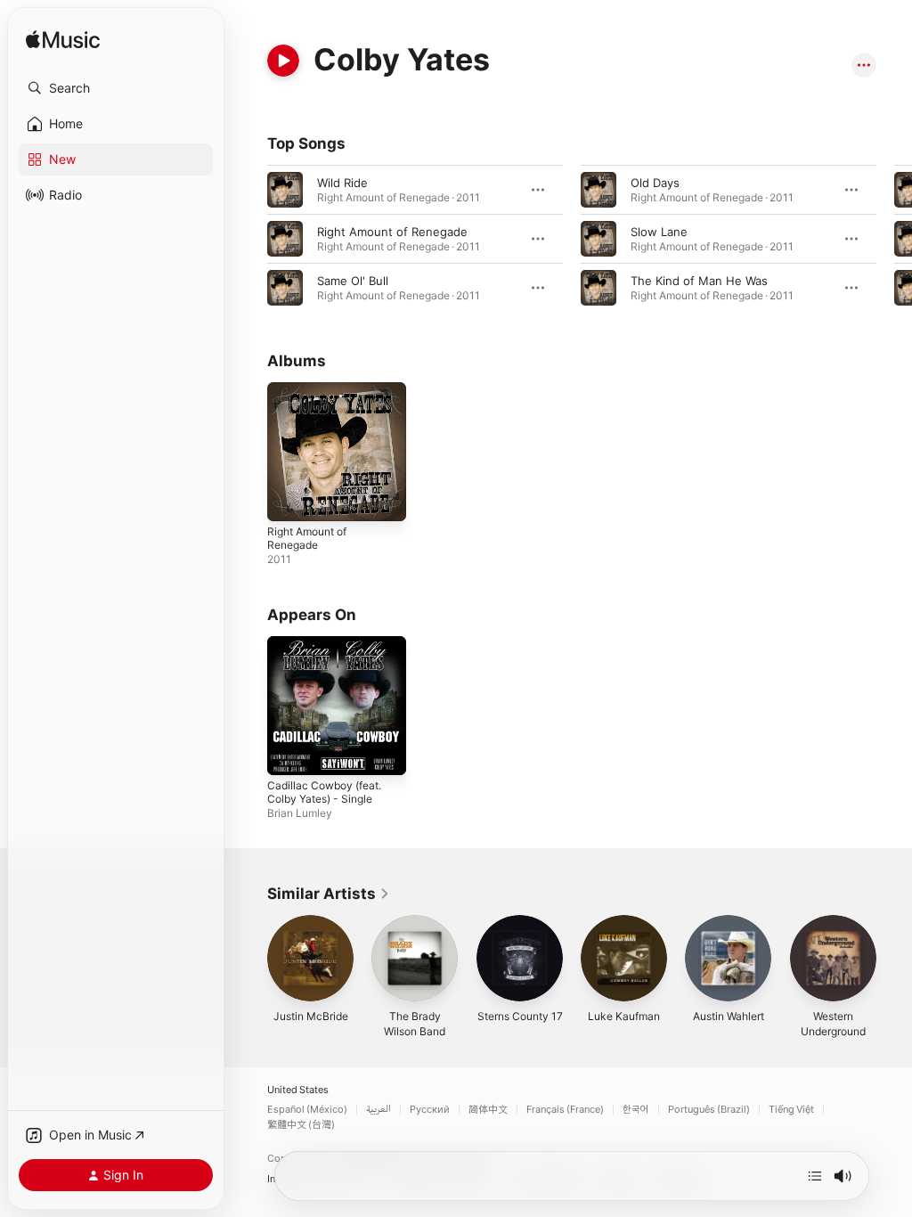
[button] (116, 88)
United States (298, 1090)
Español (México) (307, 1110)
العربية (378, 1110)
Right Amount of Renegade (392, 232)
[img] (63, 40)
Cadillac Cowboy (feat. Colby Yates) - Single (324, 792)
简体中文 (488, 1110)
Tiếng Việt (791, 1110)
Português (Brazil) (709, 1110)
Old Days (655, 183)
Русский (430, 1110)
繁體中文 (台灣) (301, 1125)
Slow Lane (659, 232)
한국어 (636, 1110)
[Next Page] (894, 239)
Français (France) (565, 1110)
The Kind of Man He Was (699, 281)
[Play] (283, 61)
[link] (328, 893)
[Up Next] (815, 1176)
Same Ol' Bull (352, 281)
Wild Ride (342, 183)
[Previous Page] (249, 239)
